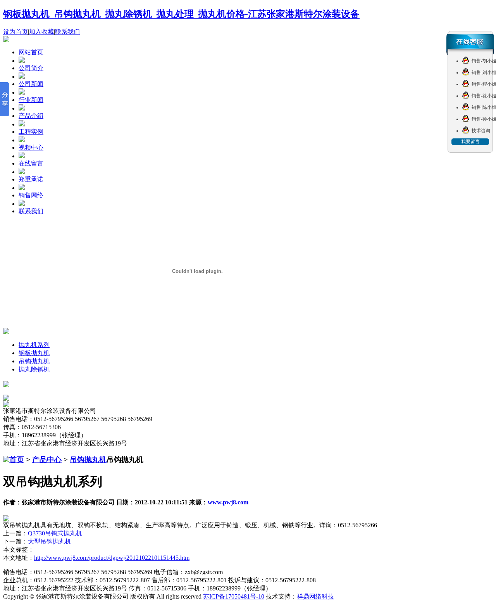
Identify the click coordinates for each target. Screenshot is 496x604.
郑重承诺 (31, 179)
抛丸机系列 (34, 345)
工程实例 (31, 131)
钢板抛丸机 (34, 353)
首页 (16, 460)
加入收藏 (41, 31)
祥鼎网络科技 (315, 596)
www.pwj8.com (228, 502)
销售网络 (31, 195)
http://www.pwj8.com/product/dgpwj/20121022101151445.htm (111, 557)
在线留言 (31, 163)
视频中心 (31, 147)
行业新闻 (31, 100)
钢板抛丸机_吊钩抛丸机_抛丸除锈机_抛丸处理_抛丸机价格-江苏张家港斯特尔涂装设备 (181, 14)
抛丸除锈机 (34, 369)
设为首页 (15, 31)
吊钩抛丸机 (34, 361)
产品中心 (47, 460)
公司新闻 (31, 84)
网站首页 (31, 52)
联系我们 (67, 31)
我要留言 (470, 141)
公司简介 (31, 68)
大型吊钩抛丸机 (49, 541)
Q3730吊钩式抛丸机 (55, 533)
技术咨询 (481, 130)
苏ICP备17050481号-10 (233, 596)
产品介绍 (31, 115)
